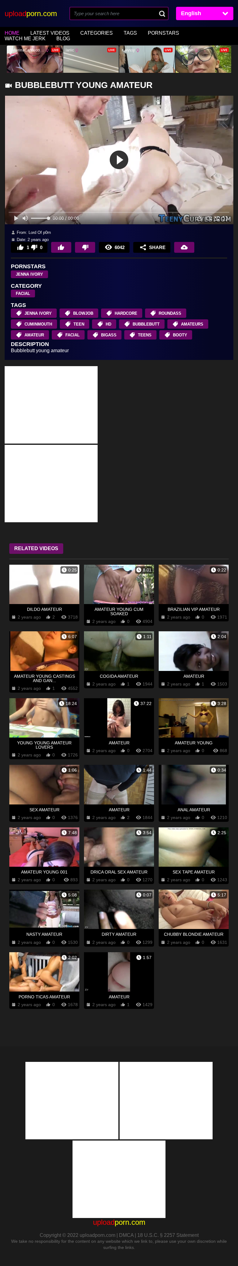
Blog (63, 38)
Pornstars (163, 33)
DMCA (126, 1235)
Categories (96, 33)
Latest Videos (49, 33)
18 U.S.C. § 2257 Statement (168, 1235)
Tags (130, 33)
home (12, 33)
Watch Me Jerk (25, 38)
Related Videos (36, 548)
